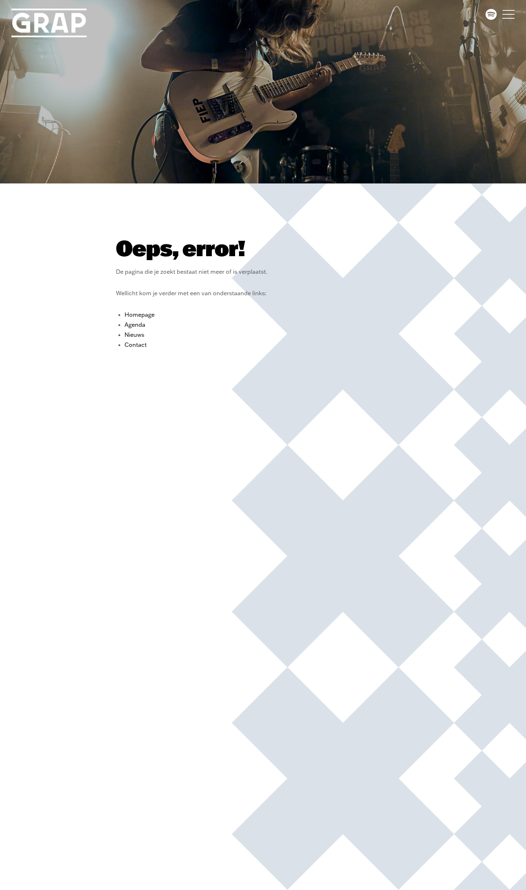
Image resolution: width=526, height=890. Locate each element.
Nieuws (134, 334)
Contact (136, 344)
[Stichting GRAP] (54, 23)
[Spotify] (491, 14)
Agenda (135, 324)
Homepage (140, 314)
